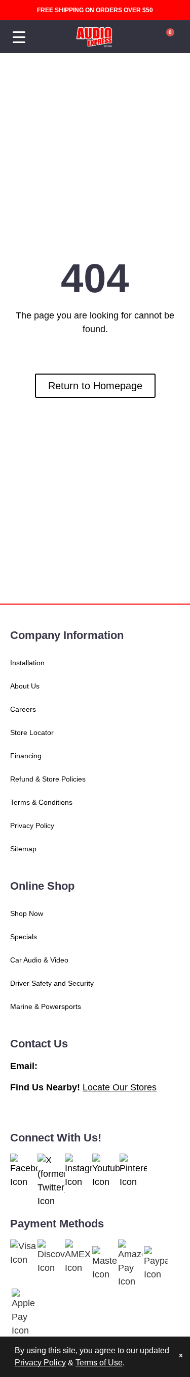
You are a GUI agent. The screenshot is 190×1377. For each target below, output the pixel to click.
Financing (26, 756)
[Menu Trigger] (19, 37)
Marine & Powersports (45, 1006)
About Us (25, 686)
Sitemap (23, 849)
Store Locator (32, 732)
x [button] (181, 1355)
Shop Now (26, 913)
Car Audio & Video (39, 960)
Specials (23, 937)
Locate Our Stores (120, 1087)
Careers (23, 709)
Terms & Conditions (41, 802)
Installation (27, 663)
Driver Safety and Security (52, 983)
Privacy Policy (32, 825)
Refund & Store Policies (48, 779)
